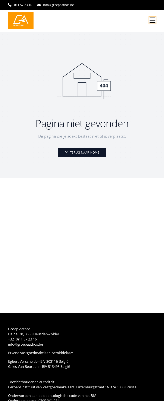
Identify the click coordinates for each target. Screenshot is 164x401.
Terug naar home (85, 152)
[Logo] (28, 20)
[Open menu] (152, 20)
